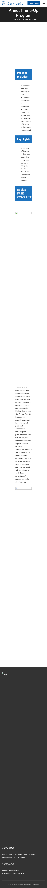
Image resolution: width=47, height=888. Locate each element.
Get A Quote (34, 3)
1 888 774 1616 (29, 854)
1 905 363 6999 (19, 857)
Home (14, 19)
